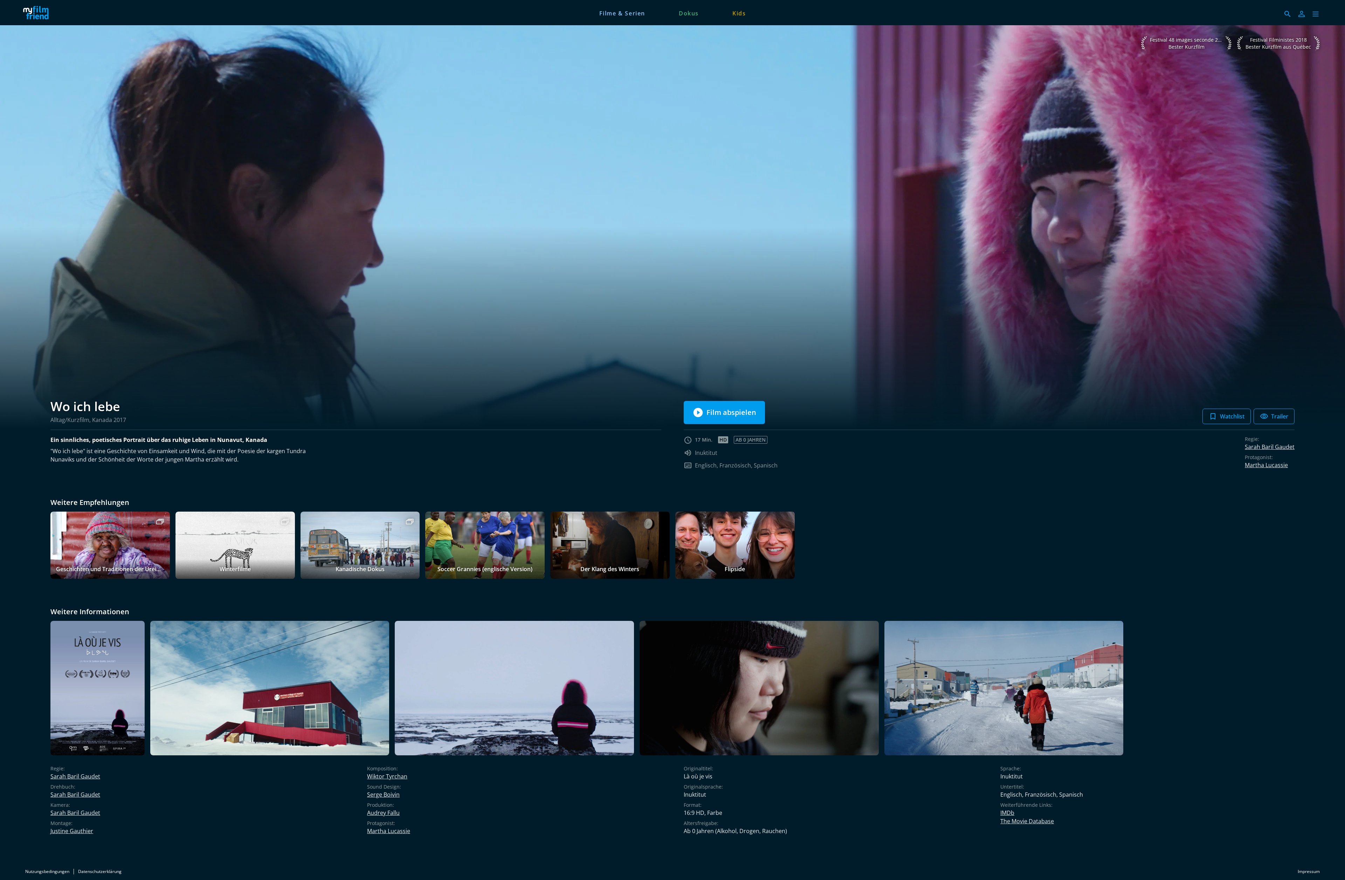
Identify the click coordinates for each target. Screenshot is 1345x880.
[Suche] (1288, 14)
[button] (1316, 14)
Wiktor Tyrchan (387, 776)
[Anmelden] (1302, 14)
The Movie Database (1027, 821)
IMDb (1007, 813)
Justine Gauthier (71, 831)
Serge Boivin (383, 794)
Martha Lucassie (1266, 465)
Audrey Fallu (383, 813)
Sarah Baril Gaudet (1270, 447)
